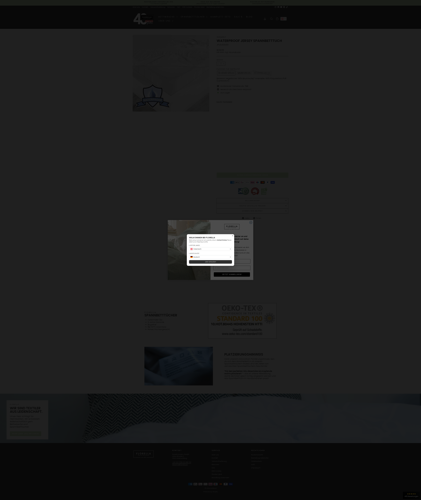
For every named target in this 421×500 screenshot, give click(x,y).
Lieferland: (195, 245)
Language (194, 253)
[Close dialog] (233, 236)
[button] (210, 249)
